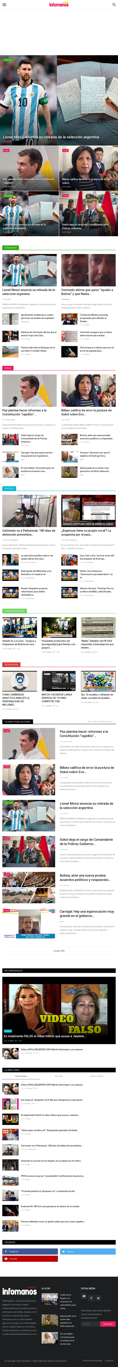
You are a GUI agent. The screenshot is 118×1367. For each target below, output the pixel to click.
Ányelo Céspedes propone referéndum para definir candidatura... (34, 591)
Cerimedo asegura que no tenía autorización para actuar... (96, 334)
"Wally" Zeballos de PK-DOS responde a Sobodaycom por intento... (97, 644)
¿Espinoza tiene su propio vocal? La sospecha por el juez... (86, 532)
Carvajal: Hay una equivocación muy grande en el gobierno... (37, 454)
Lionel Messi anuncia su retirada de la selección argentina (28, 292)
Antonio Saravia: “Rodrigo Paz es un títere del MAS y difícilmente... (97, 590)
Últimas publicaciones (18, 721)
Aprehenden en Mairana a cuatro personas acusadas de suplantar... (38, 316)
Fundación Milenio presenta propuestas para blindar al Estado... (94, 318)
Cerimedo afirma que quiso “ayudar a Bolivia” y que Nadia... (87, 292)
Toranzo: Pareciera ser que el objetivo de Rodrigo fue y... (95, 454)
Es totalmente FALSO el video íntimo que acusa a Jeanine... (50, 1115)
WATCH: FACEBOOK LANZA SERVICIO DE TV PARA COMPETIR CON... (57, 698)
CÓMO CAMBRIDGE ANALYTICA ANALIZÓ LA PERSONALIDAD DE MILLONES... (15, 699)
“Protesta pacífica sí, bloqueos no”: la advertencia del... (48, 1191)
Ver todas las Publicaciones (101, 721)
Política (9, 488)
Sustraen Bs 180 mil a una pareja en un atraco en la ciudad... (51, 1206)
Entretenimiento (15, 610)
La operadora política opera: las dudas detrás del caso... (37, 557)
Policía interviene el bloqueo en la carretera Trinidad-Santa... (38, 349)
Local (8, 368)
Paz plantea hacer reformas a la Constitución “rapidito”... (24, 412)
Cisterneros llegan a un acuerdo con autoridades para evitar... (68, 1301)
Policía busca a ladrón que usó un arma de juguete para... (97, 349)
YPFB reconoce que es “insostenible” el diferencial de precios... (53, 1176)
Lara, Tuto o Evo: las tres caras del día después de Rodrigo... (97, 557)
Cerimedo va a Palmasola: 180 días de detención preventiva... (28, 532)
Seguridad (11, 247)
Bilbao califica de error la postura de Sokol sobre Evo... (86, 412)
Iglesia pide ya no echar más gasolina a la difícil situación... (95, 469)
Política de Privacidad (92, 1360)
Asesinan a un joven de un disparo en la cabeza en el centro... (52, 1161)
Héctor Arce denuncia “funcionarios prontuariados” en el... (96, 574)
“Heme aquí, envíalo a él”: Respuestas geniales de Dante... (50, 1130)
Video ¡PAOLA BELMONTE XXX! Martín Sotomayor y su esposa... (52, 1049)
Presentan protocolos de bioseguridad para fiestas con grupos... (58, 644)
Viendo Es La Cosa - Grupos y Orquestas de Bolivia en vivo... (19, 642)
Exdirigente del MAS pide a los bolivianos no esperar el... (36, 573)
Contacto (109, 1360)
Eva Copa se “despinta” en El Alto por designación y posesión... (52, 1100)
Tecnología (11, 664)
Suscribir (108, 1324)
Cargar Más (59, 950)
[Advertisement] (59, 23)
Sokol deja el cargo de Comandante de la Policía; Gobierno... (34, 438)
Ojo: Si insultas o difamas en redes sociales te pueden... (97, 696)
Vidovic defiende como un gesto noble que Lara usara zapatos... (53, 1221)
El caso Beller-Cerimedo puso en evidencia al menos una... (37, 469)
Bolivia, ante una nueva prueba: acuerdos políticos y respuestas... (97, 437)
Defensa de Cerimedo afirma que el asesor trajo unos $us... (39, 334)
